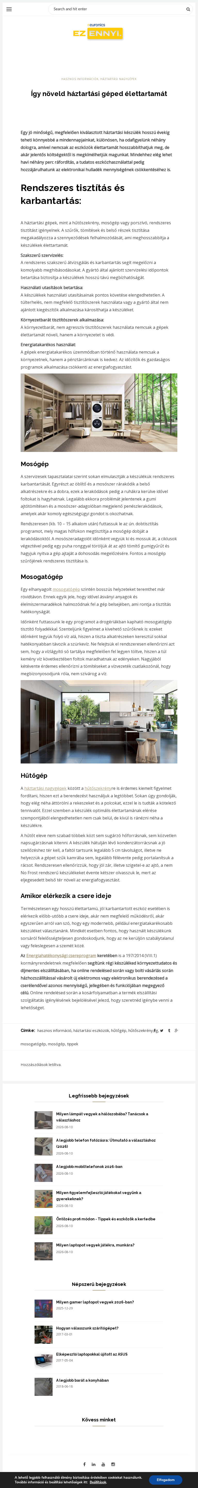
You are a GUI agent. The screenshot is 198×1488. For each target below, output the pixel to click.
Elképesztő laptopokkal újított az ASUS (92, 1354)
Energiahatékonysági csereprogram (61, 955)
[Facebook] (84, 1464)
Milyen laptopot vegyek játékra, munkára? (95, 1245)
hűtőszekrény (98, 788)
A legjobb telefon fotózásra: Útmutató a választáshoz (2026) (106, 1143)
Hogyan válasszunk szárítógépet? (87, 1328)
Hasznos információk (79, 79)
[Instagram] (113, 1464)
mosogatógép (66, 589)
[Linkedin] (93, 1464)
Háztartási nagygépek (118, 79)
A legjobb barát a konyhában (82, 1380)
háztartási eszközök (91, 1030)
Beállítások (98, 1482)
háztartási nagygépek (45, 788)
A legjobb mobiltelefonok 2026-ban (89, 1167)
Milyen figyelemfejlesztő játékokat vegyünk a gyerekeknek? (98, 1196)
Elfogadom (166, 1479)
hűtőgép (118, 1030)
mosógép (56, 1043)
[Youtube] (103, 1464)
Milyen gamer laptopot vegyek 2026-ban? (95, 1302)
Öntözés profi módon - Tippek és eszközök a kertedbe (105, 1219)
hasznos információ (54, 1030)
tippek (72, 1043)
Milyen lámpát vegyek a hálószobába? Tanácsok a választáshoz (102, 1117)
